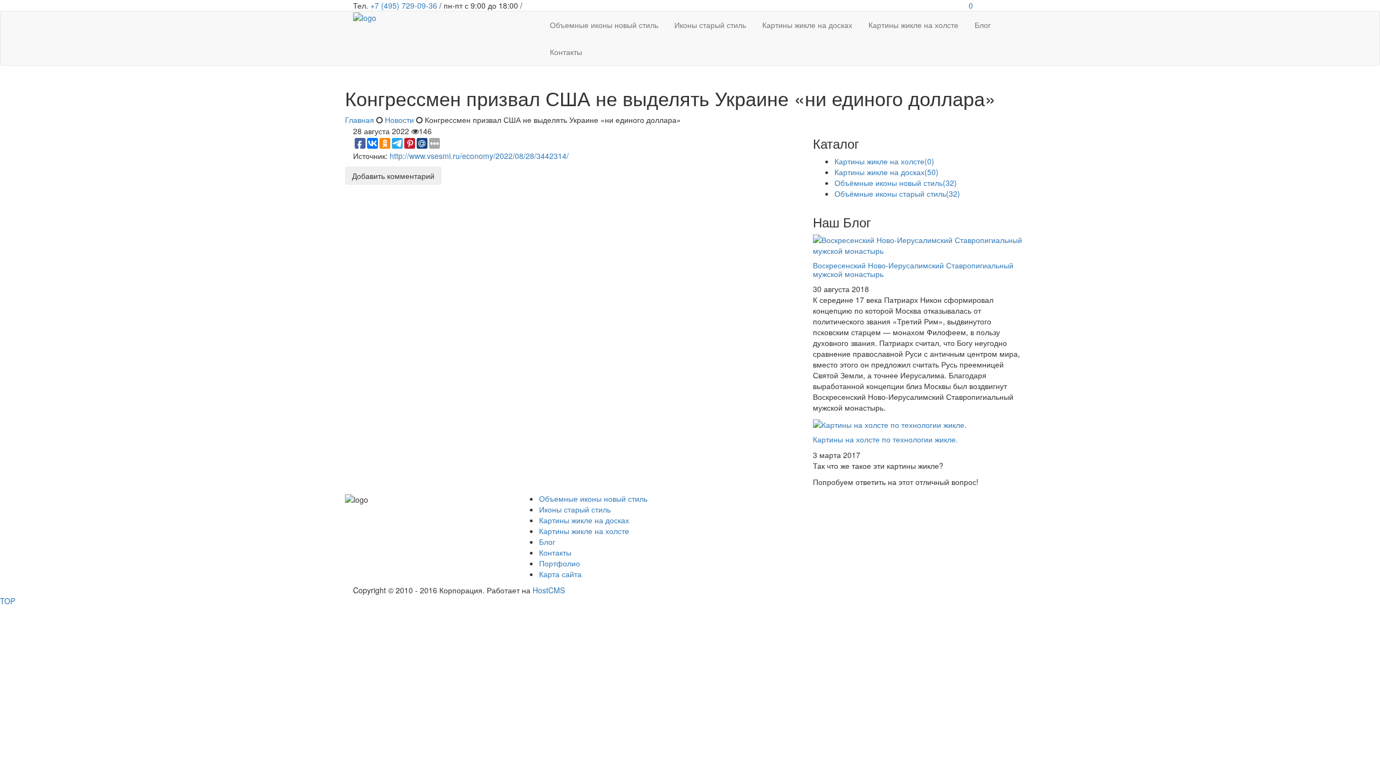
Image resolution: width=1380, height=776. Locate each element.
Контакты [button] (566, 51)
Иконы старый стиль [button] (710, 24)
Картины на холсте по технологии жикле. (885, 439)
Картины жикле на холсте (884, 161)
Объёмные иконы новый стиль (895, 182)
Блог (547, 541)
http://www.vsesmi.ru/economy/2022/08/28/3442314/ (479, 155)
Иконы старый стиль (575, 509)
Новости (399, 119)
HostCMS (549, 590)
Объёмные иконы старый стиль (897, 193)
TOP (7, 600)
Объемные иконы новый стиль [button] (604, 24)
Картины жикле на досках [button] (807, 24)
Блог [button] (983, 24)
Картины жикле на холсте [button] (913, 24)
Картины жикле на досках (886, 172)
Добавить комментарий (393, 175)
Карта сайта (560, 574)
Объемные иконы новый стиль (593, 498)
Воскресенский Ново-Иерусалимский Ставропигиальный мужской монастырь (913, 269)
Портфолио (559, 563)
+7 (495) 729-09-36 (403, 5)
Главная (359, 119)
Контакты (555, 552)
